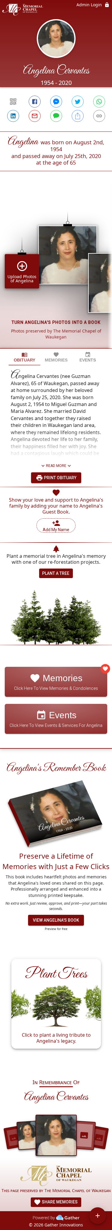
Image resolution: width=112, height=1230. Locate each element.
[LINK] (99, 116)
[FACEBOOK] (35, 102)
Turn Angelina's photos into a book (56, 322)
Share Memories (59, 1202)
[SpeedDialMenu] (97, 1215)
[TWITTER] (78, 102)
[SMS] (56, 116)
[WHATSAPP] (99, 102)
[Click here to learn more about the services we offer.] (56, 1176)
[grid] (56, 269)
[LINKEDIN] (13, 116)
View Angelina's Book (56, 920)
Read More (56, 466)
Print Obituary (59, 477)
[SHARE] (78, 116)
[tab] (24, 357)
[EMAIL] (35, 116)
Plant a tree (55, 573)
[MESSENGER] (56, 102)
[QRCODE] (13, 102)
